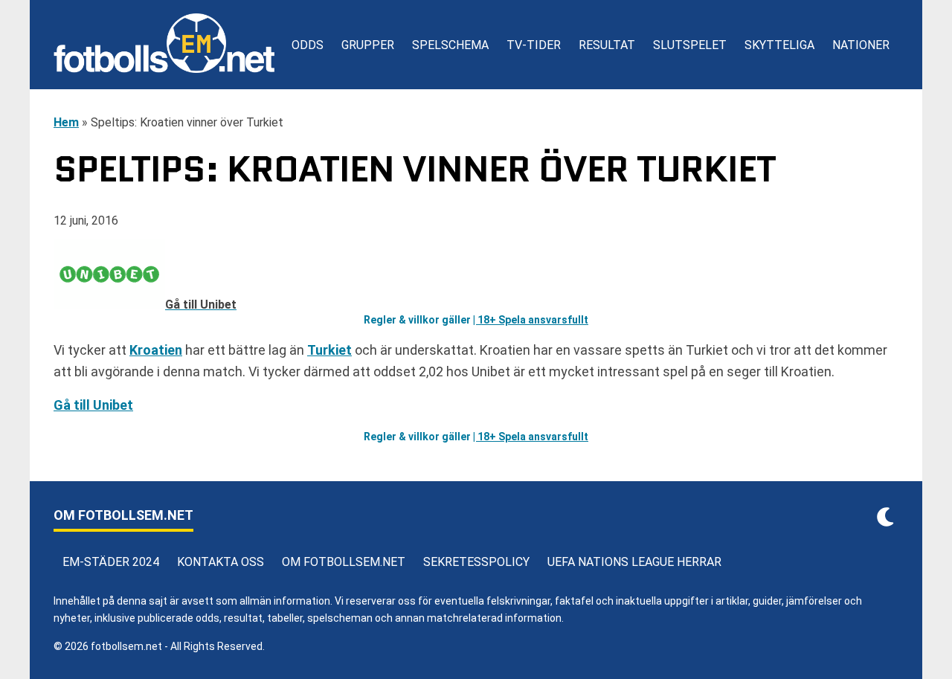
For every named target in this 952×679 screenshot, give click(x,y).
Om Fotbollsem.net (343, 562)
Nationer (861, 45)
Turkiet (329, 350)
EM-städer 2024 (110, 562)
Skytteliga (779, 45)
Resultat (607, 45)
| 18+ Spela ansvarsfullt (530, 320)
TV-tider (533, 45)
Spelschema (450, 45)
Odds (308, 45)
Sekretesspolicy (476, 562)
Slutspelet (690, 45)
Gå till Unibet (93, 405)
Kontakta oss (220, 562)
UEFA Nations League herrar (634, 562)
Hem (66, 122)
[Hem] (164, 44)
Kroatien (155, 350)
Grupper (367, 45)
